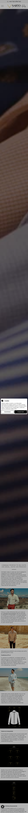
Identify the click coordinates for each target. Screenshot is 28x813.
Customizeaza (7, 411)
